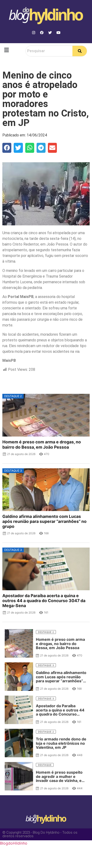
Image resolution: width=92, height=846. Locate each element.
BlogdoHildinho (13, 843)
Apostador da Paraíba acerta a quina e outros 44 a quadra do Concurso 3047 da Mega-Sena (43, 600)
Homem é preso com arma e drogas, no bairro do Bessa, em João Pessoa (41, 444)
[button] (6, 50)
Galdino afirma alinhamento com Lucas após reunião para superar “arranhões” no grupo (44, 521)
